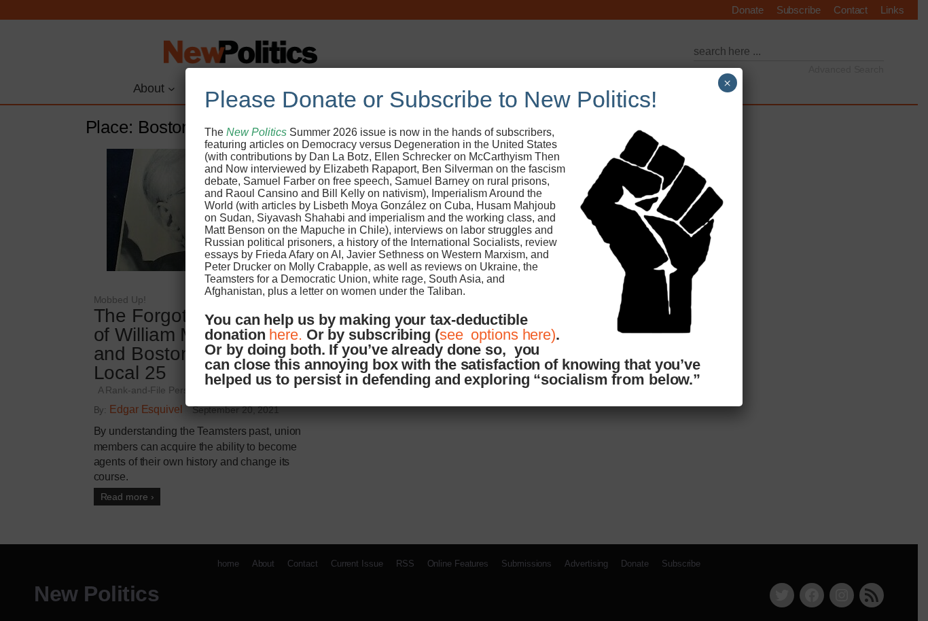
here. (285, 334)
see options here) (498, 334)
